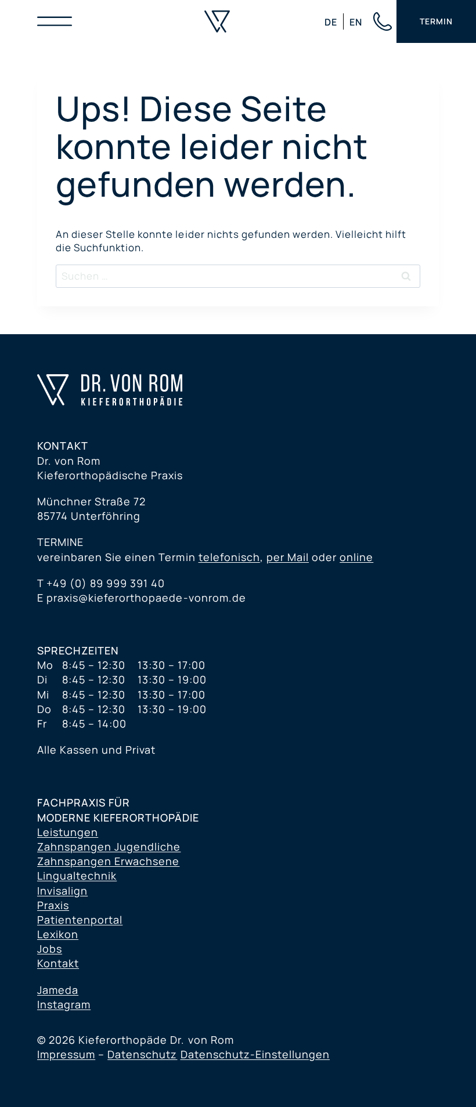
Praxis (53, 905)
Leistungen (67, 832)
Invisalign (62, 891)
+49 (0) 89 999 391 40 (105, 583)
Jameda (57, 990)
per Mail (287, 557)
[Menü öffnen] (57, 21)
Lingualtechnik (77, 875)
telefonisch (229, 557)
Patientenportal (79, 920)
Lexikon (57, 934)
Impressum (66, 1054)
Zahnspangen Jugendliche (109, 846)
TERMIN (436, 21)
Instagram (64, 1004)
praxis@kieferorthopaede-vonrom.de (146, 598)
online (356, 557)
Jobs (49, 949)
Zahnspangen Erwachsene (108, 861)
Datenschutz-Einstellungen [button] (255, 1054)
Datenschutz (142, 1054)
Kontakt (58, 963)
